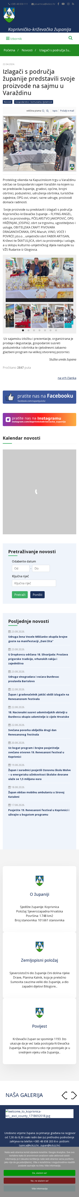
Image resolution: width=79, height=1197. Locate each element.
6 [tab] (50, 330)
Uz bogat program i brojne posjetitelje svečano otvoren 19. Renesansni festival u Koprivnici (36, 752)
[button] (74, 1095)
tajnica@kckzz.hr (29, 1145)
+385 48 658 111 (19, 4)
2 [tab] (28, 330)
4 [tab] (39, 330)
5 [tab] (45, 330)
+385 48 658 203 (43, 1141)
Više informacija (40, 1188)
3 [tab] (34, 330)
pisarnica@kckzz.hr (44, 4)
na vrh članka (67, 378)
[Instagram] (68, 4)
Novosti (7, 101)
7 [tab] (56, 330)
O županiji (39, 894)
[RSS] (73, 4)
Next (74, 317)
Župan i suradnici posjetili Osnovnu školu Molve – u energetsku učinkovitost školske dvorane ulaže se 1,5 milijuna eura (39, 774)
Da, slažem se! (39, 1172)
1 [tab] (23, 330)
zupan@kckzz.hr (49, 1145)
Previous (5, 317)
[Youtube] (63, 4)
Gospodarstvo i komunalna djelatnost (33, 101)
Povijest (39, 1026)
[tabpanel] (39, 316)
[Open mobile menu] (14, 38)
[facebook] (58, 4)
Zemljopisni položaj (39, 960)
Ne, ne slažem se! (40, 1180)
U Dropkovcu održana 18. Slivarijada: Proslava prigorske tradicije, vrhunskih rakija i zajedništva (38, 659)
